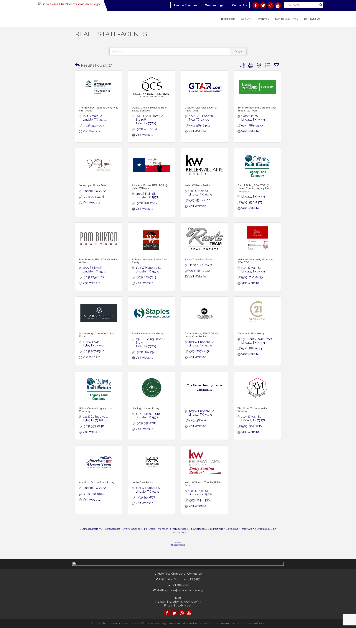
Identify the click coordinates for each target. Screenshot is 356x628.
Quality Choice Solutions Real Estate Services (149, 109)
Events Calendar (132, 528)
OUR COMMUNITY (285, 19)
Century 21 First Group (251, 333)
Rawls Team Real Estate (199, 259)
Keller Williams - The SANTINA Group (202, 484)
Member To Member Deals (173, 528)
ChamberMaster (244, 623)
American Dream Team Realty (96, 482)
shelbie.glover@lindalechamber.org (179, 590)
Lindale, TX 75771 (180, 579)
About (245, 19)
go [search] (240, 51)
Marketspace (198, 528)
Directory (228, 19)
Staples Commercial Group (148, 333)
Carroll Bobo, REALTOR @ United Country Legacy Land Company (254, 188)
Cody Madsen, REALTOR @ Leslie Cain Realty (201, 335)
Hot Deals (149, 528)
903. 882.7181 (179, 584)
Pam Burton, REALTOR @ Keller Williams (98, 261)
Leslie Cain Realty (142, 482)
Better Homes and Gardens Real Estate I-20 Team (257, 109)
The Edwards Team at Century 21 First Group (98, 109)
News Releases (111, 528)
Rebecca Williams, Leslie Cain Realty (149, 261)
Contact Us (312, 19)
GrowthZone (210, 623)
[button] (77, 65)
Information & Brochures (255, 528)
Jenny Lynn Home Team (93, 185)
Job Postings (215, 528)
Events (262, 19)
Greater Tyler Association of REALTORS (201, 109)
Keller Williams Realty (197, 185)
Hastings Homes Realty (145, 408)
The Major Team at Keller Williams (252, 410)
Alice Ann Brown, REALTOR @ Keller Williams (150, 187)
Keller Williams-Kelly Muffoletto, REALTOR (256, 261)
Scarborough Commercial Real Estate (97, 335)
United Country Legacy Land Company (96, 410)
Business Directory (90, 528)
